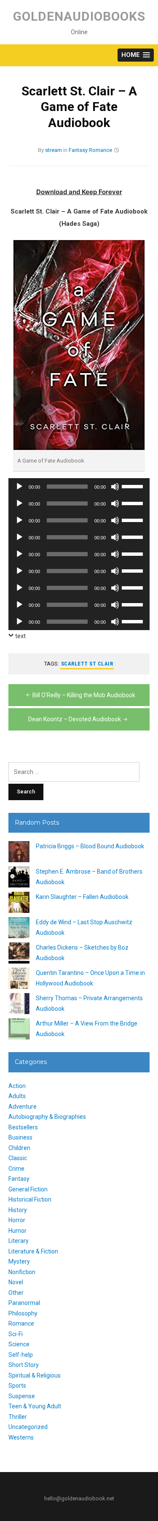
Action (17, 1086)
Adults (17, 1096)
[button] (136, 55)
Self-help (20, 1354)
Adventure (22, 1106)
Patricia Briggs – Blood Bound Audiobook (90, 846)
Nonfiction (21, 1272)
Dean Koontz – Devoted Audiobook (74, 719)
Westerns (21, 1437)
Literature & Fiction (33, 1251)
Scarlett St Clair (87, 663)
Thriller (17, 1416)
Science (18, 1344)
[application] (79, 486)
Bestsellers (23, 1127)
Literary (18, 1240)
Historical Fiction (29, 1199)
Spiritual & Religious (34, 1375)
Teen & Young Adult (34, 1406)
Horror (16, 1220)
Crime (16, 1168)
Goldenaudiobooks (79, 16)
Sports (17, 1385)
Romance (100, 150)
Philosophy (22, 1313)
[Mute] (115, 486)
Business (20, 1137)
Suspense (21, 1396)
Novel (15, 1282)
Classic (17, 1158)
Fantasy (78, 150)
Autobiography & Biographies (47, 1116)
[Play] (19, 486)
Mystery (19, 1261)
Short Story (23, 1364)
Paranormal (24, 1302)
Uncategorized (28, 1427)
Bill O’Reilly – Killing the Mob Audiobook (83, 695)
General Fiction (28, 1189)
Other (16, 1292)
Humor (17, 1230)
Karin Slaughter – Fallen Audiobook (82, 896)
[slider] (133, 485)
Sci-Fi (15, 1334)
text (20, 636)
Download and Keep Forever (79, 192)
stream (53, 150)
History (17, 1210)
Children (19, 1148)
